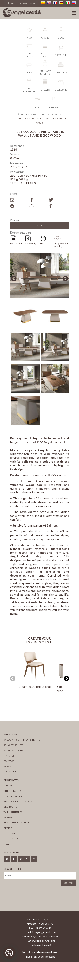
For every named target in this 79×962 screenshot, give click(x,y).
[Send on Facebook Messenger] (19, 206)
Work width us (13, 750)
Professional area (22, 3)
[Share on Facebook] (39, 200)
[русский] (74, 2)
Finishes (9, 755)
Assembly (30, 243)
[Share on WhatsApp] (39, 206)
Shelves (9, 817)
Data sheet (16, 243)
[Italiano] (68, 2)
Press (7, 766)
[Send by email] (19, 200)
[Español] (43, 2)
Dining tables (12, 791)
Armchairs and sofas (18, 801)
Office (8, 828)
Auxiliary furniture (17, 822)
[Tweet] (58, 200)
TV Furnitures (13, 812)
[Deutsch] (61, 2)
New (6, 844)
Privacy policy (13, 745)
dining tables (30, 545)
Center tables (13, 796)
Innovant (50, 956)
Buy (39, 225)
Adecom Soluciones (46, 952)
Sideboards (11, 838)
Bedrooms (10, 806)
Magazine (10, 771)
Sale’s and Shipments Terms (22, 740)
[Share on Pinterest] (58, 206)
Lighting (9, 833)
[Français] (55, 2)
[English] (49, 2)
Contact (9, 761)
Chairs (8, 785)
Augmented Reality (61, 245)
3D (41, 243)
